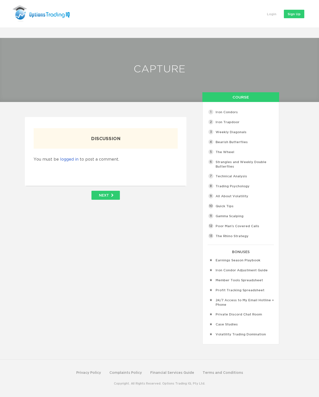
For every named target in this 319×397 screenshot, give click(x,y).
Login (271, 14)
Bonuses (241, 252)
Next (104, 195)
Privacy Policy (88, 372)
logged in (69, 159)
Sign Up (294, 14)
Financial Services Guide (172, 372)
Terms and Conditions (223, 372)
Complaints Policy (125, 372)
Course (241, 97)
